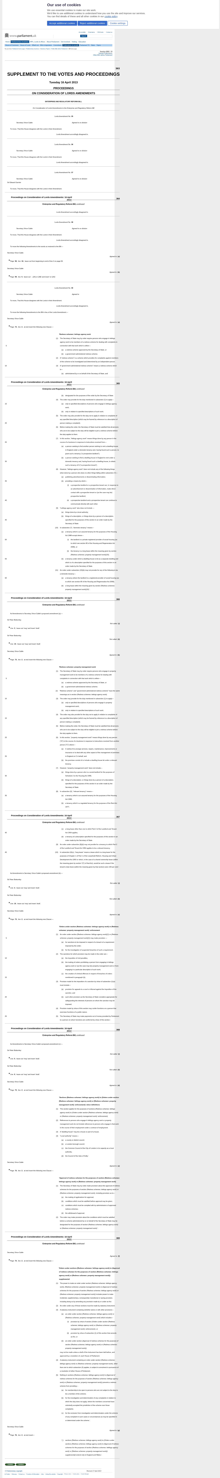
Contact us (109, 32)
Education (82, 42)
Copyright (60, 1474)
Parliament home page (18, 48)
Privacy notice (67, 1474)
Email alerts (91, 32)
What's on (35, 45)
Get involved (65, 42)
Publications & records (70, 45)
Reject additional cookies (92, 23)
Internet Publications (105, 53)
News (93, 45)
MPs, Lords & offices (37, 42)
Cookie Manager (85, 1474)
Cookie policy (76, 1474)
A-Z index (7, 1474)
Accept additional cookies (62, 23)
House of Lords (25, 45)
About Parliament (53, 42)
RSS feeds (100, 32)
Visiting (74, 42)
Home (7, 42)
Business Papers (45, 48)
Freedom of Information (32, 1474)
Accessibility (82, 32)
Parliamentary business (19, 42)
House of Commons (12, 45)
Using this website (50, 1474)
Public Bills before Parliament (59, 48)
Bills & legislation (46, 45)
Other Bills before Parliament (102, 55)
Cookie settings (117, 23)
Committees (58, 45)
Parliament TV (84, 45)
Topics (99, 45)
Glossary (14, 1474)
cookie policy (110, 16)
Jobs (42, 1474)
